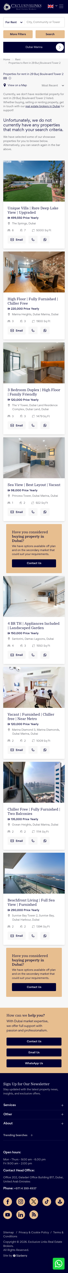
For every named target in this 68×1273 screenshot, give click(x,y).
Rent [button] (17, 60)
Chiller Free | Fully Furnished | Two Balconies (34, 811)
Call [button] (33, 239)
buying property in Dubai (28, 538)
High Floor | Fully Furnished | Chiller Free (33, 301)
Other (7, 1114)
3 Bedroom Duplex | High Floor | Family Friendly (34, 392)
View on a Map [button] (17, 85)
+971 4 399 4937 (25, 1188)
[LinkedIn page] (20, 1214)
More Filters (18, 34)
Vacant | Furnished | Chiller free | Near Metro (31, 716)
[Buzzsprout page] (59, 1201)
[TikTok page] (46, 1201)
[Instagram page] (20, 1201)
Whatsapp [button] (45, 239)
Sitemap (8, 1232)
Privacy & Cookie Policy (34, 1232)
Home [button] (6, 60)
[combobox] (45, 22)
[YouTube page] (7, 1214)
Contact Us (34, 563)
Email (19, 240)
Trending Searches (15, 1135)
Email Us (34, 1052)
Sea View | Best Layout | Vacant (34, 484)
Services (9, 1105)
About (8, 1123)
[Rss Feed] (33, 1214)
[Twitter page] (33, 1201)
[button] (22, 6)
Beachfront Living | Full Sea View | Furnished (31, 902)
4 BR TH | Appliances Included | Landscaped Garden (33, 625)
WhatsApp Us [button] (34, 1063)
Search (50, 34)
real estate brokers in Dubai (42, 106)
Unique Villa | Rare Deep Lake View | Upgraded (33, 210)
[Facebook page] (7, 1201)
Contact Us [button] (34, 1041)
